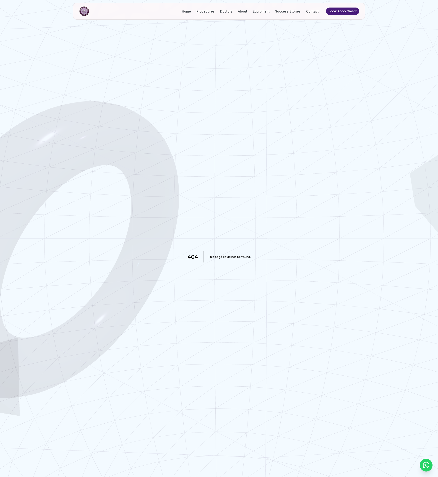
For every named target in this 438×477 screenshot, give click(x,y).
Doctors (226, 11)
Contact (312, 11)
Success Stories (288, 11)
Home (186, 11)
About (242, 11)
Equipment (261, 11)
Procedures (205, 11)
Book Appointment (343, 11)
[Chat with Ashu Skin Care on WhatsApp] (426, 465)
